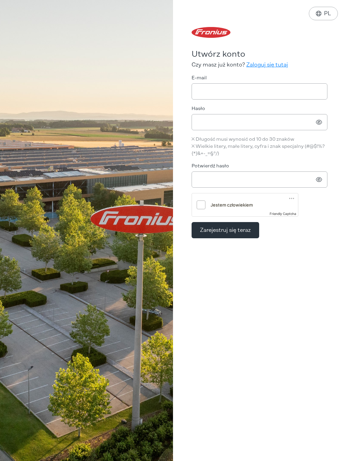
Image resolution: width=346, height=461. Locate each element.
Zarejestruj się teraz (225, 230)
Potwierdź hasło (210, 166)
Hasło (198, 108)
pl (323, 13)
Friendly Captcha (283, 214)
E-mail (199, 78)
